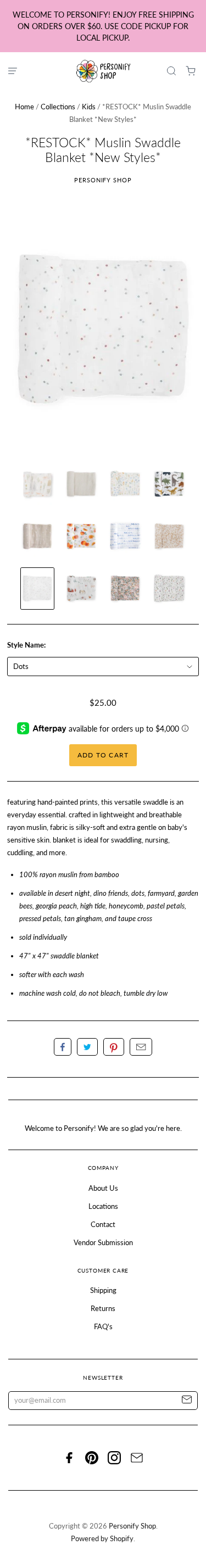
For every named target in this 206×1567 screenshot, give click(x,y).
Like (62, 1047)
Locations (103, 1206)
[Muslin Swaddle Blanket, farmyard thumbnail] (81, 588)
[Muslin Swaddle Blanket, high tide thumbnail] (125, 536)
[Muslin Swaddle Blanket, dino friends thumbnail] (169, 484)
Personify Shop (103, 179)
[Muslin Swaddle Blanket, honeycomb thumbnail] (169, 536)
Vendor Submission (103, 1242)
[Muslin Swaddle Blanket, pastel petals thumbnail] (125, 484)
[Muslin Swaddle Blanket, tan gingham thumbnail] (81, 484)
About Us (103, 1188)
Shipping (103, 1290)
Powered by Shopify (102, 1538)
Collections (58, 106)
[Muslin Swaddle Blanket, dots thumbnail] (37, 588)
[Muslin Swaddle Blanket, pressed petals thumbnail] (125, 588)
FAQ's (103, 1326)
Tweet (87, 1047)
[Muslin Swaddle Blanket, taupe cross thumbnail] (37, 536)
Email (141, 1047)
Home (24, 106)
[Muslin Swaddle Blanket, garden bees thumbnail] (169, 588)
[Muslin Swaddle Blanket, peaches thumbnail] (81, 536)
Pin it (113, 1047)
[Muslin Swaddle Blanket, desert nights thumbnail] (37, 484)
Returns (103, 1308)
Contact (103, 1224)
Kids (89, 106)
